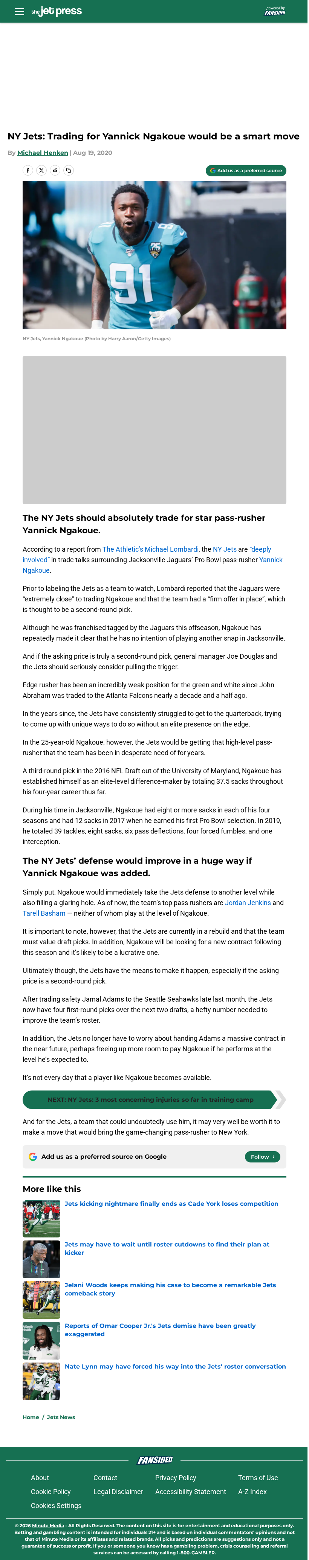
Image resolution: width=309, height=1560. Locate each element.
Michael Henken (42, 152)
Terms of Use (258, 1478)
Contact (105, 1478)
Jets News (61, 1417)
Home (31, 1417)
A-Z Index (252, 1492)
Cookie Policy (51, 1492)
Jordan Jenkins (248, 903)
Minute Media (48, 1525)
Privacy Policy (175, 1478)
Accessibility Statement (190, 1492)
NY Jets (225, 549)
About (40, 1478)
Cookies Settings (56, 1506)
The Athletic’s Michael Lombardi (150, 549)
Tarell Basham (44, 913)
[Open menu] (19, 11)
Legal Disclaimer (118, 1492)
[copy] (68, 170)
